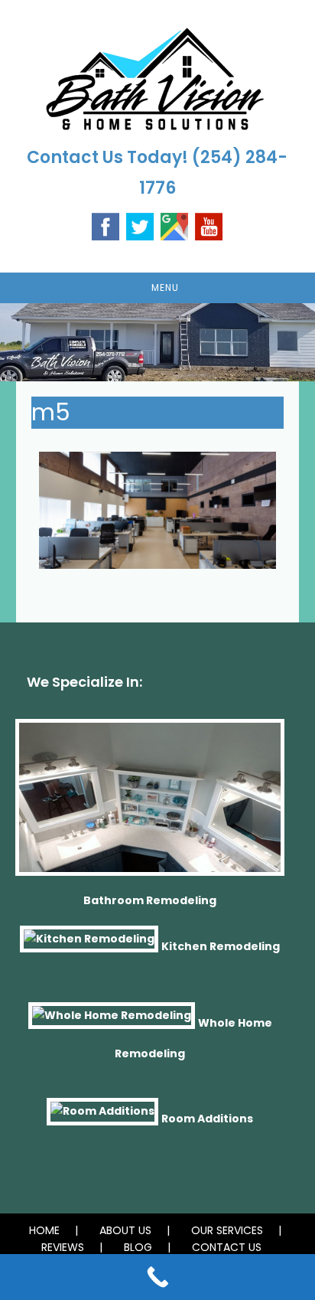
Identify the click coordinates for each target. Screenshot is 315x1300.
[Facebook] (105, 225)
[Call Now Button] (157, 1277)
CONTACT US (226, 1247)
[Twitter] (140, 225)
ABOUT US (125, 1230)
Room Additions (207, 1118)
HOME (44, 1230)
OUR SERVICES (227, 1230)
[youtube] (208, 225)
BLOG (138, 1247)
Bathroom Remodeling (149, 900)
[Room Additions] (102, 1118)
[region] (157, 342)
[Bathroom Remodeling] (149, 804)
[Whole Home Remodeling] (111, 1022)
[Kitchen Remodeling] (89, 945)
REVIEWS (62, 1247)
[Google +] (174, 225)
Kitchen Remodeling (220, 945)
